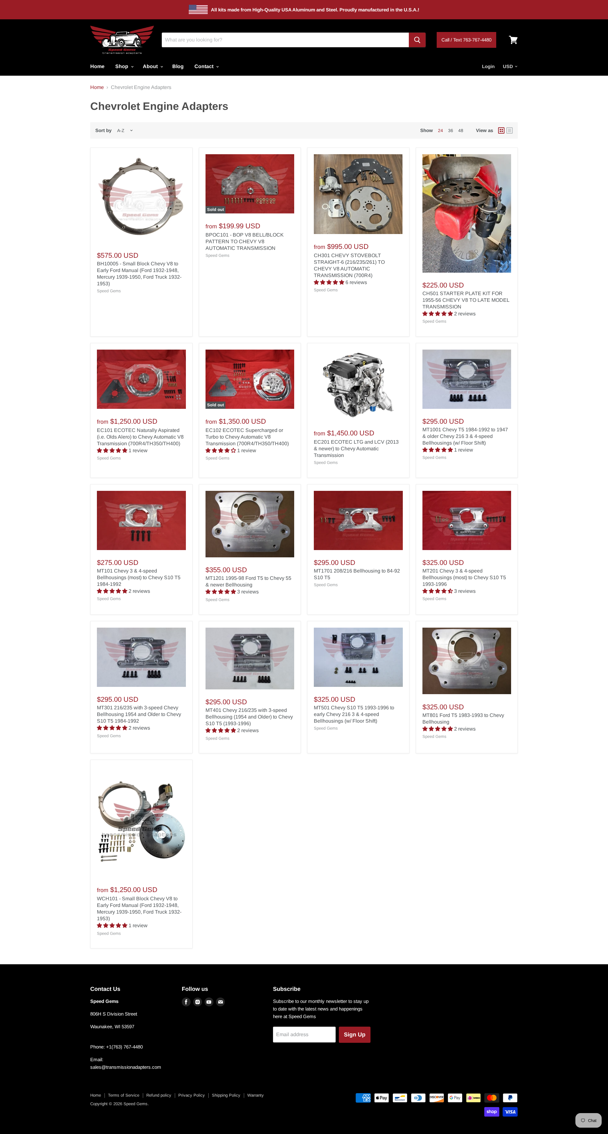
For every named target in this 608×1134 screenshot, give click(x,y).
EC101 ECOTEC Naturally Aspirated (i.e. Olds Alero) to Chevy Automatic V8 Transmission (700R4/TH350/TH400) (140, 437)
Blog (178, 66)
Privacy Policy (191, 1095)
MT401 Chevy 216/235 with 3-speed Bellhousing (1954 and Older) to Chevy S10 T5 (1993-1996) (249, 716)
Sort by (103, 130)
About (151, 66)
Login (488, 66)
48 (460, 130)
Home (97, 66)
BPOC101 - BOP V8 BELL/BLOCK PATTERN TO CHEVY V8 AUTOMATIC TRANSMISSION (245, 241)
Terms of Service (123, 1095)
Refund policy (158, 1095)
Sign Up (354, 1034)
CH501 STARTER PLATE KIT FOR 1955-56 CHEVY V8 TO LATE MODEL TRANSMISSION (465, 300)
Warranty (255, 1095)
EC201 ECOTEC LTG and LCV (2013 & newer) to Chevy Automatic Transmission (356, 448)
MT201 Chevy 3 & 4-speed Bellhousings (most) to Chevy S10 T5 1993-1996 (464, 577)
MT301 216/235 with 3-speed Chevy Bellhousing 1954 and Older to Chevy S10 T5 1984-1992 (139, 714)
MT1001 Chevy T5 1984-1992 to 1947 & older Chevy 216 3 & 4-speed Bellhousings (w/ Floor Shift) (465, 436)
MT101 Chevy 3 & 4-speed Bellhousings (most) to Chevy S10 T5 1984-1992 (138, 577)
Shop (122, 66)
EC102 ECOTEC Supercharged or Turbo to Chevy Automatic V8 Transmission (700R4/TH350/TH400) (247, 437)
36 (450, 130)
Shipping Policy (226, 1095)
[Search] (417, 40)
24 (440, 130)
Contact (204, 66)
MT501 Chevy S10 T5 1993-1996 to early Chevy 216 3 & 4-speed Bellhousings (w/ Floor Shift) (354, 714)
